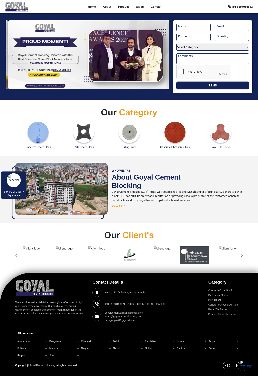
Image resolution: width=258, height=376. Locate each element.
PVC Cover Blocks (218, 295)
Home (92, 6)
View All (117, 206)
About (107, 6)
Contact (156, 6)
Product (123, 6)
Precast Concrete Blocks (222, 314)
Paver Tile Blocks (218, 309)
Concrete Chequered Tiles (223, 304)
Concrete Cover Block (220, 290)
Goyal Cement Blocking (42, 365)
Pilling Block (214, 300)
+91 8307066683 (242, 6)
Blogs (140, 6)
